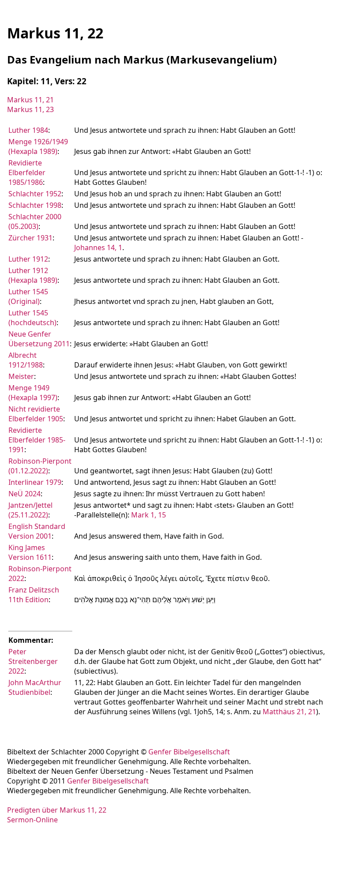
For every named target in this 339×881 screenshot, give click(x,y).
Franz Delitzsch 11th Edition (33, 594)
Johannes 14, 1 (98, 247)
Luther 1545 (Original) (28, 296)
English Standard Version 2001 (36, 531)
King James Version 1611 (30, 552)
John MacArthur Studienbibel (34, 687)
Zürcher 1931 (30, 238)
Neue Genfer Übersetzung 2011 (39, 339)
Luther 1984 (28, 130)
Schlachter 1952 (34, 194)
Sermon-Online (32, 820)
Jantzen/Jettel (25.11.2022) (30, 510)
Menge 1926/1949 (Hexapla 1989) (38, 146)
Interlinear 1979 (34, 482)
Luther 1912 (28, 259)
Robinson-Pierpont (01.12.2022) (40, 466)
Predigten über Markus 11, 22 (56, 810)
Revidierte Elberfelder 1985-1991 (36, 439)
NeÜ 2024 (24, 494)
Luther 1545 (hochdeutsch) (32, 317)
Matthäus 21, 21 (289, 711)
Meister (21, 376)
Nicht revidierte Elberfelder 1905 (35, 414)
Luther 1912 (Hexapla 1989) (32, 275)
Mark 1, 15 (148, 515)
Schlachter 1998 (34, 205)
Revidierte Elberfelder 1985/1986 (26, 172)
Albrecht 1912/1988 (25, 360)
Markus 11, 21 (30, 100)
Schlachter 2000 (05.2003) (34, 221)
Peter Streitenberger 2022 (33, 661)
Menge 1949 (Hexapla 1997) (32, 392)
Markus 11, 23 (30, 109)
